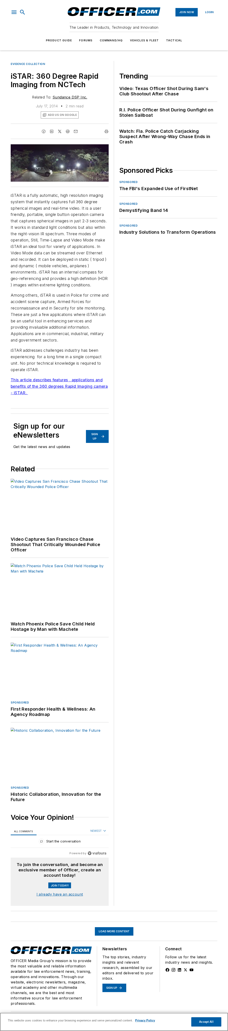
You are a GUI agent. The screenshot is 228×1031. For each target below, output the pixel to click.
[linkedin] (51, 131)
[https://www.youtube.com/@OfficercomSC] (191, 970)
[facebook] (43, 131)
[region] (60, 842)
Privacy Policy (145, 1020)
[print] (106, 131)
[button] (14, 12)
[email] (75, 131)
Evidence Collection (28, 64)
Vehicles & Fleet (144, 40)
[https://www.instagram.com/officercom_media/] (173, 970)
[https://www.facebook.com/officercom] (167, 970)
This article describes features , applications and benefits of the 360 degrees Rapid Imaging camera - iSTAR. (59, 386)
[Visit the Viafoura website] (97, 853)
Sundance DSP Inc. (70, 97)
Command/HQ (111, 40)
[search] (22, 12)
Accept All (206, 1021)
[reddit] (67, 131)
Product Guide (59, 40)
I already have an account (60, 894)
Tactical (174, 40)
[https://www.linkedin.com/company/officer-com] (179, 970)
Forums (85, 40)
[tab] (24, 831)
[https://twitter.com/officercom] (185, 970)
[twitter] (59, 131)
